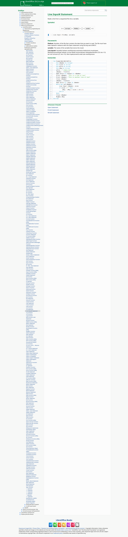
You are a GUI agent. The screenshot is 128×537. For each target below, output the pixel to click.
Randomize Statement (31, 382)
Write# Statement (53, 112)
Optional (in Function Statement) (31, 363)
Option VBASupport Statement (31, 360)
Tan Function (29, 446)
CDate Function (30, 92)
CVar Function (29, 136)
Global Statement (30, 251)
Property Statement (31, 373)
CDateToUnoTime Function (33, 83)
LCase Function (30, 301)
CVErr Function (30, 138)
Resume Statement (31, 392)
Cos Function (29, 117)
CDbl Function (29, 94)
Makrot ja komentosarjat (27, 25)
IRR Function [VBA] (31, 280)
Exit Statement (29, 198)
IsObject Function (30, 294)
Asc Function (29, 55)
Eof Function (29, 184)
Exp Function (29, 200)
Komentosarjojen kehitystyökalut (31, 511)
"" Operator (29, 495)
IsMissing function (30, 289)
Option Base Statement (32, 353)
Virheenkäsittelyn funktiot (32, 197)
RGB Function (29, 393)
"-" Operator (29, 489)
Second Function (30, 406)
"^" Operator (29, 496)
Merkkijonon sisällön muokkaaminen (31, 498)
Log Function (29, 315)
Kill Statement (29, 298)
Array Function (30, 53)
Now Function (29, 337)
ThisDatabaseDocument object (32, 450)
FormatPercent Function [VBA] (32, 227)
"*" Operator (29, 490)
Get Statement (29, 250)
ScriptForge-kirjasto (31, 506)
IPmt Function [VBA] (31, 278)
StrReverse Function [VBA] (32, 439)
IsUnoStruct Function (31, 295)
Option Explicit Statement (32, 358)
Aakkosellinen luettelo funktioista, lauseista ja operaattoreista (30, 47)
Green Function (30, 258)
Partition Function (30, 367)
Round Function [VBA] (31, 401)
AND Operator (29, 52)
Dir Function (29, 175)
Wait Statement (30, 473)
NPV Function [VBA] (31, 340)
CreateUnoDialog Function (33, 120)
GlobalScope (29, 60)
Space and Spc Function (32, 421)
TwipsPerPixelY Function (32, 462)
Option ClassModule (31, 354)
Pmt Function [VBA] (31, 368)
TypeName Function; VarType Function (31, 466)
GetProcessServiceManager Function (33, 243)
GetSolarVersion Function (32, 247)
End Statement (29, 180)
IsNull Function (30, 290)
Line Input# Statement (31, 311)
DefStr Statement (30, 167)
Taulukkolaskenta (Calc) (27, 15)
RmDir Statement (30, 398)
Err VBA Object (30, 194)
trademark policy (57, 533)
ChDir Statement (30, 97)
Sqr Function (29, 426)
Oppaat (26, 507)
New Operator (29, 334)
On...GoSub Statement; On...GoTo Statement (32, 349)
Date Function (29, 139)
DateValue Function (31, 147)
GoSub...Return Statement (32, 255)
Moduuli (28, 5)
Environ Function (30, 183)
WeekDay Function (31, 476)
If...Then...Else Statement (32, 265)
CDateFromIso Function (32, 89)
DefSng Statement (30, 166)
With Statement (30, 482)
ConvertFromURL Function (33, 114)
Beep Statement (30, 61)
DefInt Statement (30, 161)
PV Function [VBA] (30, 378)
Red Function (29, 386)
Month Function (30, 326)
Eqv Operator (29, 188)
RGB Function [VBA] (31, 395)
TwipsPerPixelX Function (32, 460)
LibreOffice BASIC (27, 27)
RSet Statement (30, 403)
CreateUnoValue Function (32, 130)
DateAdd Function (30, 141)
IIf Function (29, 264)
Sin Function (29, 418)
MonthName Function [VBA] (31, 328)
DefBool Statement (31, 153)
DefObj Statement (30, 164)
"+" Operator (29, 492)
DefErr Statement (30, 159)
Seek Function (29, 407)
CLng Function (29, 106)
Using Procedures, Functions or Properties (31, 35)
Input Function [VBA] (31, 272)
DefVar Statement (30, 169)
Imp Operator (29, 267)
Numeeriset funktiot (31, 342)
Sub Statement (29, 442)
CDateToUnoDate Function (33, 88)
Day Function (29, 149)
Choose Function (30, 100)
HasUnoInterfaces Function (33, 259)
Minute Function (30, 320)
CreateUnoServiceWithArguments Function (33, 126)
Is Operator (29, 281)
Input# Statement (30, 275)
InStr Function (29, 269)
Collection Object (30, 110)
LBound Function (30, 300)
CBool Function (30, 69)
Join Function (29, 297)
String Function (30, 440)
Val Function (29, 471)
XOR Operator (29, 485)
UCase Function (30, 470)
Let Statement (29, 309)
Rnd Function (29, 400)
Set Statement (29, 414)
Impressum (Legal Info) (25, 528)
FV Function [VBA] (30, 236)
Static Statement (30, 431)
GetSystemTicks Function (32, 248)
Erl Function (29, 191)
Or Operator (29, 365)
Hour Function (29, 262)
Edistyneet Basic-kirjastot (32, 504)
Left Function (29, 306)
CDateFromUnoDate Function (31, 85)
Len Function (29, 308)
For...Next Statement (31, 216)
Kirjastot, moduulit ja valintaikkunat (29, 38)
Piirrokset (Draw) (25, 19)
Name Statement (30, 333)
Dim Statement (30, 173)
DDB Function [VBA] (31, 150)
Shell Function (29, 417)
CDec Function (29, 95)
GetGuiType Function (31, 241)
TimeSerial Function (31, 453)
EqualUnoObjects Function (33, 186)
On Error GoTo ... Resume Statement (32, 346)
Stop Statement (30, 432)
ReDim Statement (30, 384)
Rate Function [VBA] (31, 381)
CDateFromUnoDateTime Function (32, 74)
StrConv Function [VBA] (32, 436)
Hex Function (29, 261)
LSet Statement (30, 303)
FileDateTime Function (31, 205)
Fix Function (29, 214)
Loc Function (29, 312)
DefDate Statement (31, 156)
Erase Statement (30, 189)
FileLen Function (30, 208)
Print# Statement (30, 372)
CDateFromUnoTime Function (31, 80)
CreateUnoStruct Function (32, 128)
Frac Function (29, 230)
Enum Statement (30, 181)
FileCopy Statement (31, 203)
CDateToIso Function (31, 91)
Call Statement (29, 64)
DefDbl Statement (30, 158)
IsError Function (30, 287)
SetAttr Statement (30, 412)
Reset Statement (30, 390)
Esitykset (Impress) (26, 17)
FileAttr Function (30, 202)
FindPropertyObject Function (31, 211)
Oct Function (29, 343)
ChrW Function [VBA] (31, 103)
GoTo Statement (30, 256)
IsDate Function (30, 284)
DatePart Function (30, 144)
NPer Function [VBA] (31, 339)
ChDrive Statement (31, 99)
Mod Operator (29, 325)
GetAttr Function (30, 237)
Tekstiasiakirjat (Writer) (27, 12)
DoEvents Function (31, 178)
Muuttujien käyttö (30, 501)
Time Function (29, 456)
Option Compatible (31, 111)
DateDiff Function (30, 142)
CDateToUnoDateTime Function (31, 77)
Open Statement (30, 351)
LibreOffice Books (64, 520)
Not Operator (29, 336)
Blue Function (29, 63)
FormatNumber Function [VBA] (32, 224)
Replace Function (30, 389)
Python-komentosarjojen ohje (30, 509)
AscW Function (30, 56)
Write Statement (30, 484)
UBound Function (30, 468)
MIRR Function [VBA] (31, 322)
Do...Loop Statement (31, 177)
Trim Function (29, 459)
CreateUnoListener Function (33, 122)
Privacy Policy (36, 528)
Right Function (29, 397)
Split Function (29, 425)
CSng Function (29, 131)
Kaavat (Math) (24, 22)
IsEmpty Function (30, 286)
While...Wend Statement (32, 481)
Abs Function (29, 50)
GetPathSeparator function (33, 245)
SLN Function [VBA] (31, 420)
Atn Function (29, 58)
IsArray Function (30, 283)
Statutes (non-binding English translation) (53, 528)
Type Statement (30, 464)
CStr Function (29, 133)
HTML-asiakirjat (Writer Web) (28, 14)
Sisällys (21, 10)
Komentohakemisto (29, 32)
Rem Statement (30, 387)
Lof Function (29, 314)
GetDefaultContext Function (33, 239)
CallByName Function (31, 66)
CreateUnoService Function (33, 124)
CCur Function (29, 72)
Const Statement (30, 113)
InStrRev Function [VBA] (32, 270)
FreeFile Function (30, 231)
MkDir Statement (30, 323)
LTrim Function (30, 304)
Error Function (29, 195)
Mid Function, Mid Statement (30, 318)
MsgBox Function (30, 331)
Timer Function (30, 457)
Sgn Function (29, 415)
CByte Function (30, 71)
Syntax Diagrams (28, 41)
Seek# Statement (30, 409)
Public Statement (30, 375)
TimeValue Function (31, 454)
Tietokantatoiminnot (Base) (28, 20)
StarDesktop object (31, 429)
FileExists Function (30, 206)
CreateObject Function (31, 119)
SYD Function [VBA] (31, 445)
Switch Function (30, 443)
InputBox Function (31, 273)
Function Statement (31, 234)
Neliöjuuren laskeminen (32, 428)
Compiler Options (28, 33)
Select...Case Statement (32, 67)
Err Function (29, 192)
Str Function (29, 437)
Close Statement (30, 108)
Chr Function (29, 102)
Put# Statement (30, 376)
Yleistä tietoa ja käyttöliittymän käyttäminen (31, 29)
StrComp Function (30, 434)
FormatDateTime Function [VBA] (32, 221)
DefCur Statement (30, 155)
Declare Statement (30, 152)
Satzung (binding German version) (75, 528)
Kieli (40, 5)
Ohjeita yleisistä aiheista (27, 514)
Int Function (29, 276)
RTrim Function (30, 404)
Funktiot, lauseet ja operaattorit (30, 43)
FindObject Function (31, 209)
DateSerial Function (31, 145)
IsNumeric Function (31, 292)
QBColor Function (30, 379)
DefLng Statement (30, 163)
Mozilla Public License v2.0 (64, 530)
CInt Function (29, 105)
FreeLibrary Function (31, 233)
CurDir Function (30, 134)
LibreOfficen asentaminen (27, 512)
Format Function (30, 219)
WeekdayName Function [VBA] (32, 478)
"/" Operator (29, 493)
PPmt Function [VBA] (31, 370)
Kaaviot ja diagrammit (26, 24)
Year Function (29, 487)
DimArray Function (31, 172)
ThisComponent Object (32, 448)
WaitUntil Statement (31, 475)
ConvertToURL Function (32, 116)
